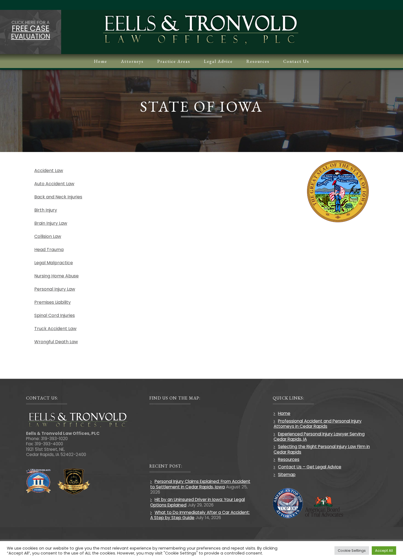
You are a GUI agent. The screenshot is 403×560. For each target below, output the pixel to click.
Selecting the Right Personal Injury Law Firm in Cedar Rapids (322, 449)
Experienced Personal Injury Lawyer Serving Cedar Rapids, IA (319, 436)
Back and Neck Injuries (58, 197)
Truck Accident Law (55, 328)
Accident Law (48, 170)
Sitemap (287, 474)
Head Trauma (49, 249)
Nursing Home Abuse (56, 276)
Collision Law (47, 236)
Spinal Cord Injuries (54, 315)
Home (284, 413)
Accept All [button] (384, 550)
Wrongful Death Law (56, 342)
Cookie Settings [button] (352, 550)
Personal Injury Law (54, 289)
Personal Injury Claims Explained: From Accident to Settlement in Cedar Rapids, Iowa (200, 484)
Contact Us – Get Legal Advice (309, 467)
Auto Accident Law (54, 184)
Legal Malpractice (53, 263)
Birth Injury (45, 210)
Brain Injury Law (50, 223)
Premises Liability (52, 302)
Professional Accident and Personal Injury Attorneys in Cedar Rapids (318, 423)
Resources (288, 459)
